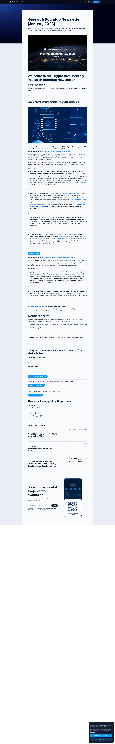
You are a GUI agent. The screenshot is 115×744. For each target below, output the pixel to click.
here (68, 321)
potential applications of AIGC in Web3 (70, 193)
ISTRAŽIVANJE (38, 14)
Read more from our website (36, 385)
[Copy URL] (40, 416)
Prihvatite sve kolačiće (101, 735)
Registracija (96, 1)
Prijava (89, 1)
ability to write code (57, 234)
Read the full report (34, 253)
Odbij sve (101, 739)
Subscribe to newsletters (35, 395)
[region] (101, 732)
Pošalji (54, 505)
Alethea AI (54, 217)
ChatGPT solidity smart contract (61, 238)
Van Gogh (84, 182)
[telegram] (36, 416)
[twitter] (33, 416)
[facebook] (29, 416)
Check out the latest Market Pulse (37, 376)
